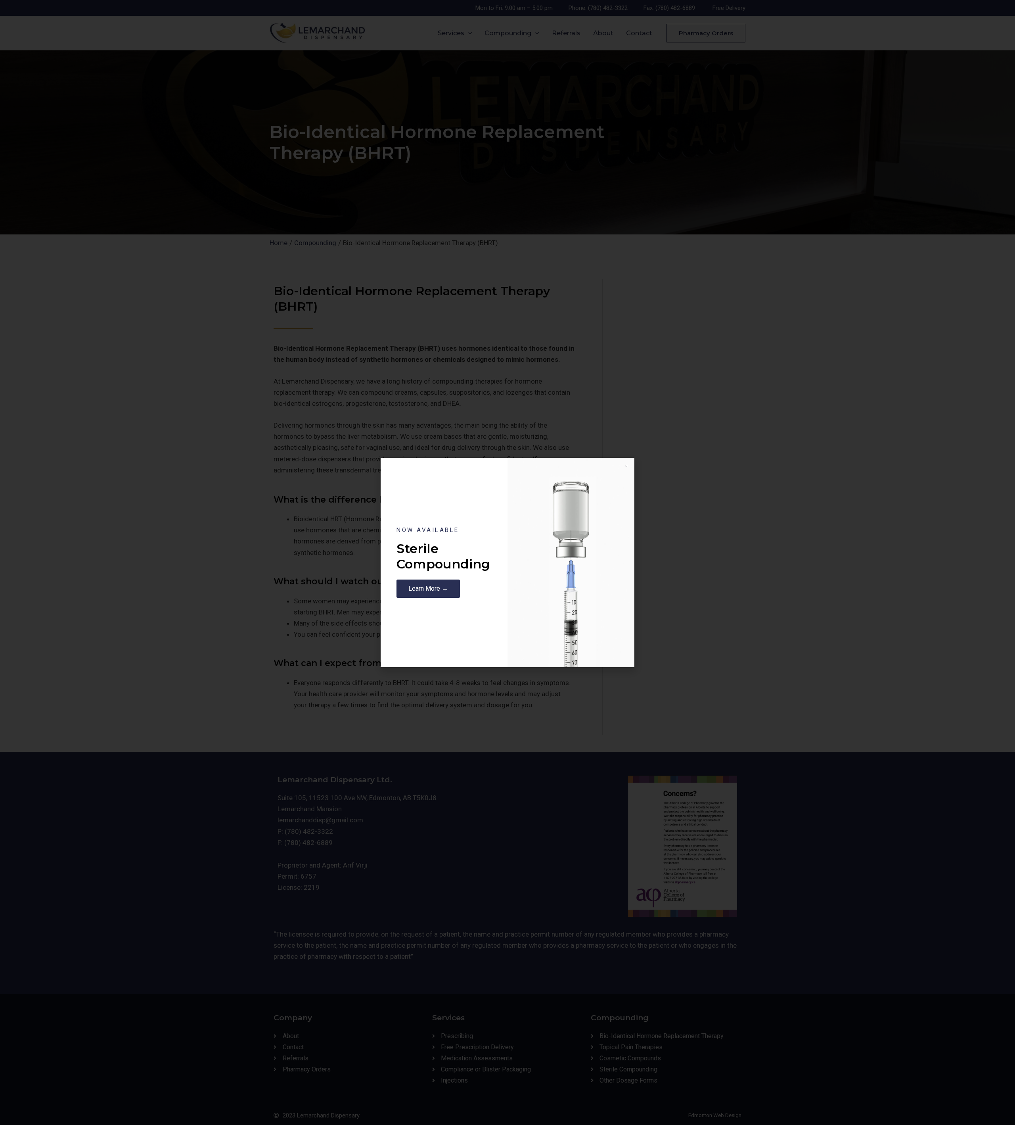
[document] (507, 562)
